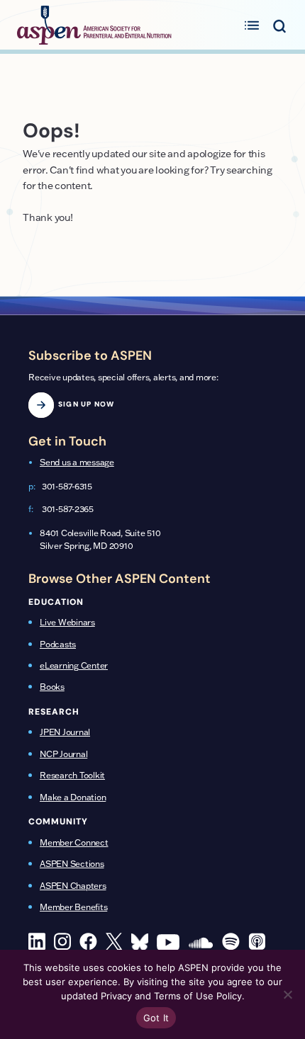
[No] (287, 994)
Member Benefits (73, 907)
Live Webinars (67, 622)
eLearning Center (74, 665)
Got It (156, 1017)
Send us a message (77, 462)
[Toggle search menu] (279, 24)
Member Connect (74, 842)
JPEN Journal (65, 732)
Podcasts (58, 644)
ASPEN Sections (72, 863)
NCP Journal (63, 754)
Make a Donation (73, 797)
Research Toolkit (72, 775)
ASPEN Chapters (73, 885)
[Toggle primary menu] (252, 25)
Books (52, 686)
